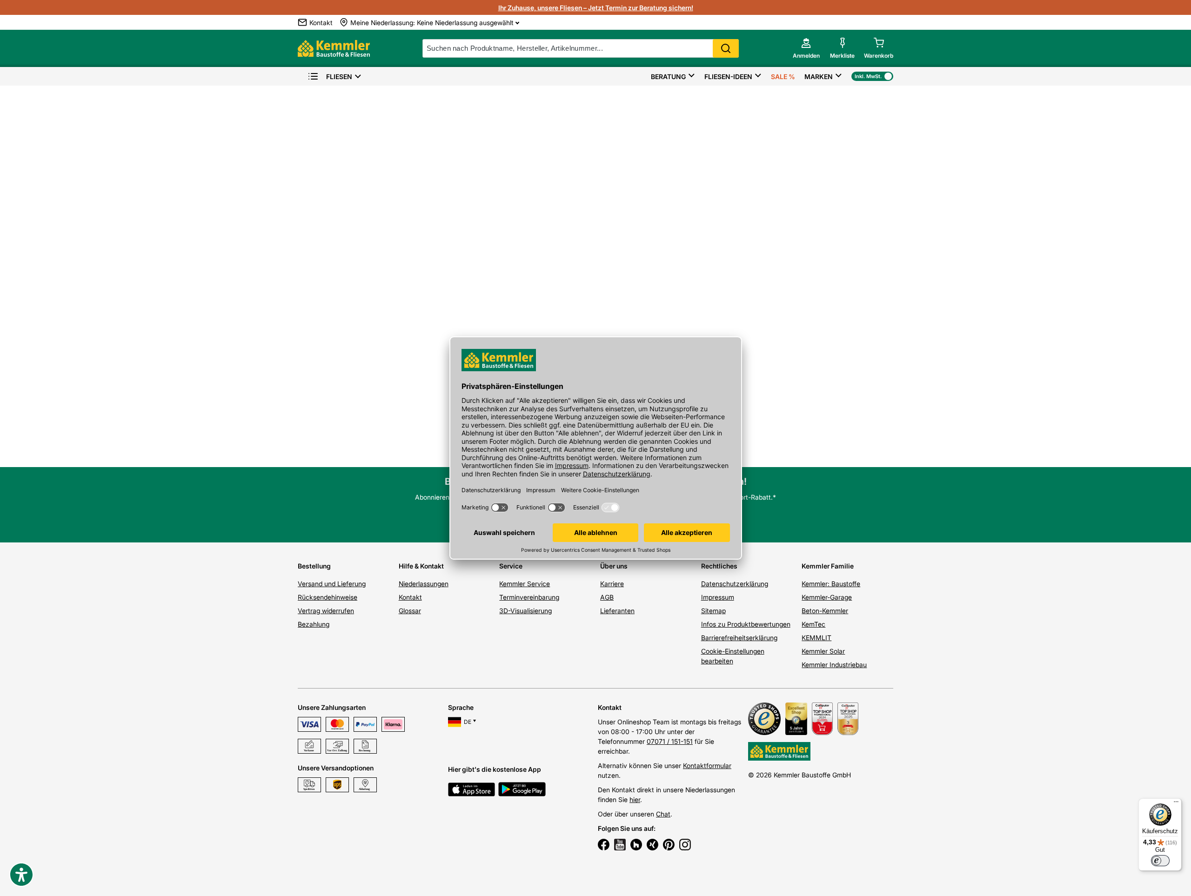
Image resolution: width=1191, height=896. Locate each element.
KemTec (813, 624)
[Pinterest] (669, 846)
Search (726, 48)
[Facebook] (603, 846)
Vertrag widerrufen (326, 611)
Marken (818, 76)
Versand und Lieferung (332, 584)
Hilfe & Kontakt (421, 566)
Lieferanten (617, 611)
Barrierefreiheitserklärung (739, 638)
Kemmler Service (524, 584)
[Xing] (652, 846)
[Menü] (1176, 803)
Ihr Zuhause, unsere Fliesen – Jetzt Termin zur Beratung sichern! (595, 8)
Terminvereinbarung (529, 597)
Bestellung (314, 566)
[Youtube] (620, 846)
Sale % (783, 76)
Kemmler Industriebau (834, 665)
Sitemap (713, 611)
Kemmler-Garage (827, 597)
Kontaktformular (707, 765)
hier (634, 799)
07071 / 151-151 (670, 741)
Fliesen (339, 76)
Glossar (410, 611)
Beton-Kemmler (825, 611)
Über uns (614, 566)
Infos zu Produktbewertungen (745, 624)
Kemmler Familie (828, 566)
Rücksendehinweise (327, 597)
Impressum (717, 597)
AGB (607, 597)
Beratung (668, 76)
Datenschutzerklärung (734, 584)
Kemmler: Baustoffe (831, 584)
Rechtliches (719, 566)
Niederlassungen (423, 584)
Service (510, 566)
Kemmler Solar (823, 651)
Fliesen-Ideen (728, 76)
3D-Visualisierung (525, 611)
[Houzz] (636, 846)
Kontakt (410, 597)
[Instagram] (685, 846)
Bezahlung (313, 624)
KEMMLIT (816, 638)
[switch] (1160, 860)
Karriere (612, 584)
